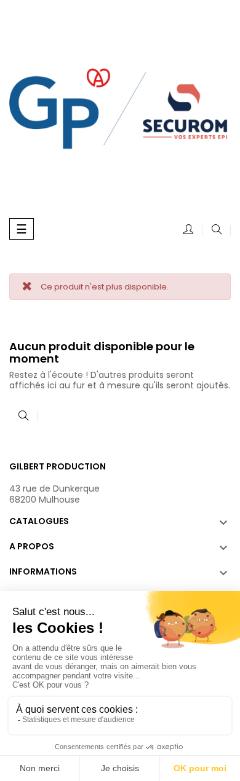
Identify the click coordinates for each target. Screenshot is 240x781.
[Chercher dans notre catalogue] (217, 230)
